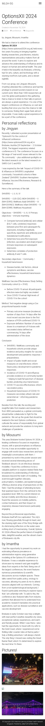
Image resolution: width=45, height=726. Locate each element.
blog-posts (29, 31)
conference (16, 31)
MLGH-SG (7, 3)
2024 (5, 31)
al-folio (31, 724)
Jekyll (24, 724)
